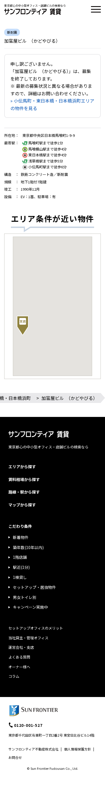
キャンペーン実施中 (30, 607)
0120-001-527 (28, 725)
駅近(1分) (21, 567)
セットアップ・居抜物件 (34, 587)
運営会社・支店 (21, 647)
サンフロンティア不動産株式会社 (33, 749)
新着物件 (21, 537)
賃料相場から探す (24, 479)
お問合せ (15, 757)
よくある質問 (19, 657)
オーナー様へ (19, 666)
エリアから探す (22, 466)
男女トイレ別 (24, 597)
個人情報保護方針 (77, 749)
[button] (23, 325)
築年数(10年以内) (28, 547)
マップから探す (22, 504)
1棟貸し (20, 577)
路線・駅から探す (24, 492)
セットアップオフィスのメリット (35, 628)
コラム (13, 676)
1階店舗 (20, 557)
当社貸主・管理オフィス (28, 637)
